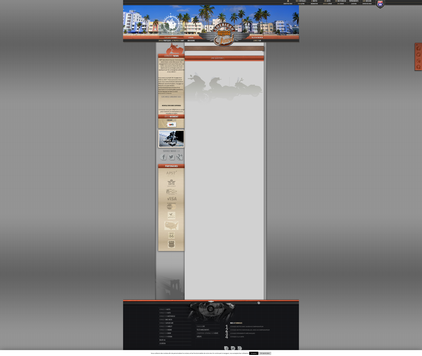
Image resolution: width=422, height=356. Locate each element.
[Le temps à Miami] (171, 125)
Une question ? (217, 58)
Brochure (191, 40)
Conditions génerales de (207, 333)
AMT (178, 40)
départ (327, 4)
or (257, 40)
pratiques (165, 40)
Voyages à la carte (234, 336)
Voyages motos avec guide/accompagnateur (244, 326)
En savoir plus (264, 353)
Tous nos (170, 37)
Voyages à (164, 309)
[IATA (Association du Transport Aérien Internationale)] (171, 188)
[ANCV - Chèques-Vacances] (171, 220)
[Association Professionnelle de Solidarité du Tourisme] (171, 178)
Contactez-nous (367, 4)
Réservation (314, 4)
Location (354, 4)
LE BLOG (191, 37)
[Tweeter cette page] (418, 55)
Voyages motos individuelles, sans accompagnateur (247, 330)
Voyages (165, 319)
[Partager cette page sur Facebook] (418, 49)
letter (301, 4)
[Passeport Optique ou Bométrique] (171, 196)
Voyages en (165, 312)
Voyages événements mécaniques (240, 333)
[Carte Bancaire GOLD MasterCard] (171, 211)
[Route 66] (171, 240)
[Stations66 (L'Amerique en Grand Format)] (171, 249)
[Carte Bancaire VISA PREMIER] (171, 202)
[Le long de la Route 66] (171, 231)
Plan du (201, 326)
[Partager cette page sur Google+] (418, 61)
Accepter (254, 353)
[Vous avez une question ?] (418, 67)
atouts (340, 4)
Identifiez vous (288, 4)
